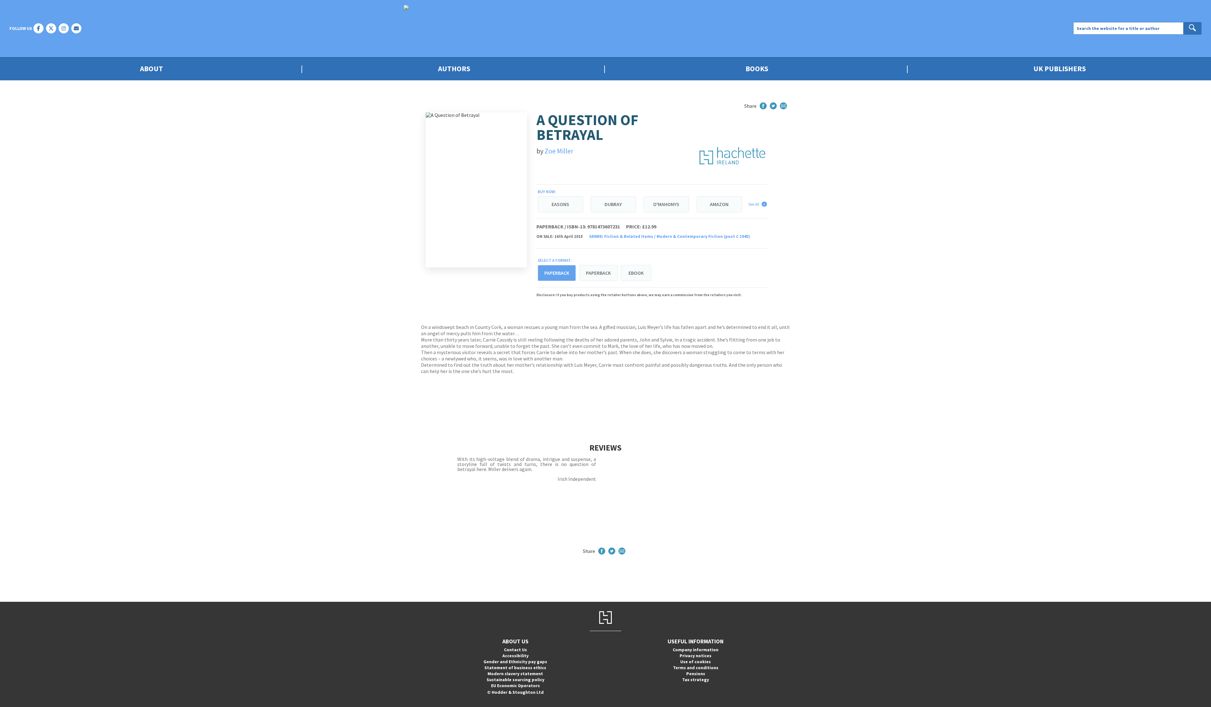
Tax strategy (695, 679)
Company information (695, 649)
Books (757, 68)
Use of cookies (695, 661)
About (151, 68)
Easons (560, 204)
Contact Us (515, 649)
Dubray (613, 204)
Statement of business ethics (515, 667)
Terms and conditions (695, 667)
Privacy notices (695, 655)
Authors (454, 68)
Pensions (695, 673)
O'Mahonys (666, 204)
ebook (636, 273)
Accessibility (515, 655)
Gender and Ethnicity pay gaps (515, 661)
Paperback (598, 273)
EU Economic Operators (515, 685)
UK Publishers (1059, 68)
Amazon (719, 204)
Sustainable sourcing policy (515, 679)
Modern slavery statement (515, 673)
